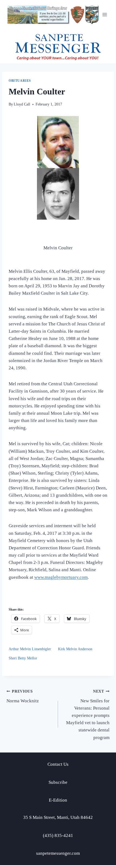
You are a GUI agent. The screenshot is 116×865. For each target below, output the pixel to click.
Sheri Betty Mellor (23, 658)
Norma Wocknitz (22, 696)
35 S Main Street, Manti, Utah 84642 (58, 817)
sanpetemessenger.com (58, 853)
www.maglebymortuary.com (61, 577)
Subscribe (58, 782)
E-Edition (58, 800)
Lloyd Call (22, 104)
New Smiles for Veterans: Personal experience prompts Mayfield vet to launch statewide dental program (88, 714)
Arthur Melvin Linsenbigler (30, 649)
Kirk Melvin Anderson (75, 649)
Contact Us (58, 764)
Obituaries (20, 81)
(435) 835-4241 (58, 835)
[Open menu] (105, 15)
